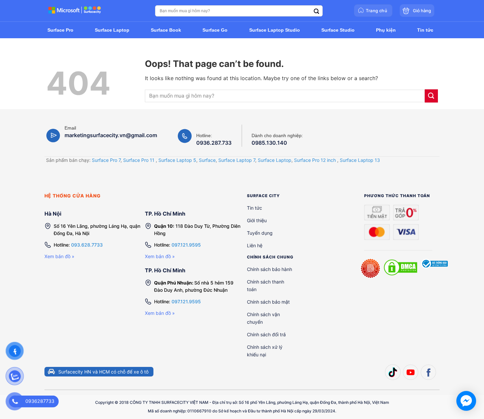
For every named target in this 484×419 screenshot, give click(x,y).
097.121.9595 (186, 245)
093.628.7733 (87, 245)
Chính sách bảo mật (268, 302)
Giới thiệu (257, 220)
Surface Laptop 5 (177, 160)
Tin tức (254, 208)
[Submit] (431, 95)
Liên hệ (254, 245)
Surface (207, 160)
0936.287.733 (213, 142)
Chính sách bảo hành (269, 269)
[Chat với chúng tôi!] (466, 401)
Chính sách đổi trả (266, 334)
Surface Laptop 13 (360, 160)
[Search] (316, 11)
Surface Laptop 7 (236, 160)
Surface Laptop (274, 160)
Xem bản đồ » (59, 256)
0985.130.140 (269, 142)
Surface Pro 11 (138, 160)
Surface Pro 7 (106, 160)
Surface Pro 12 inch (315, 160)
